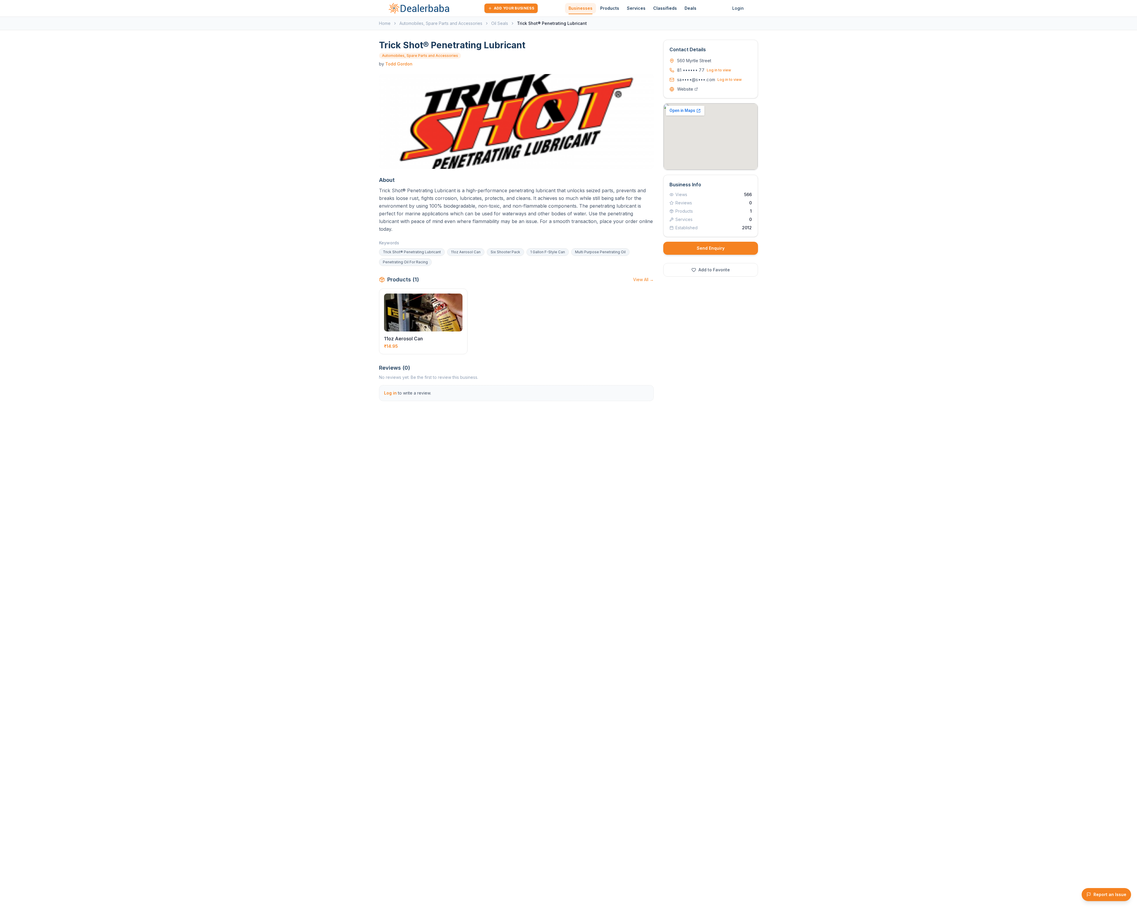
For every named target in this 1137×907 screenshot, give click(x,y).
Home (385, 23)
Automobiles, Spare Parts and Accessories (440, 23)
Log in (390, 392)
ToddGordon (398, 63)
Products (609, 8)
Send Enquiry (711, 248)
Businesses (580, 8)
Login (738, 8)
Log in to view (719, 70)
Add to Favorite (714, 269)
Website (685, 89)
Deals (690, 8)
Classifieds (665, 8)
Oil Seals (499, 23)
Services (636, 8)
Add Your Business (514, 8)
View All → (643, 279)
